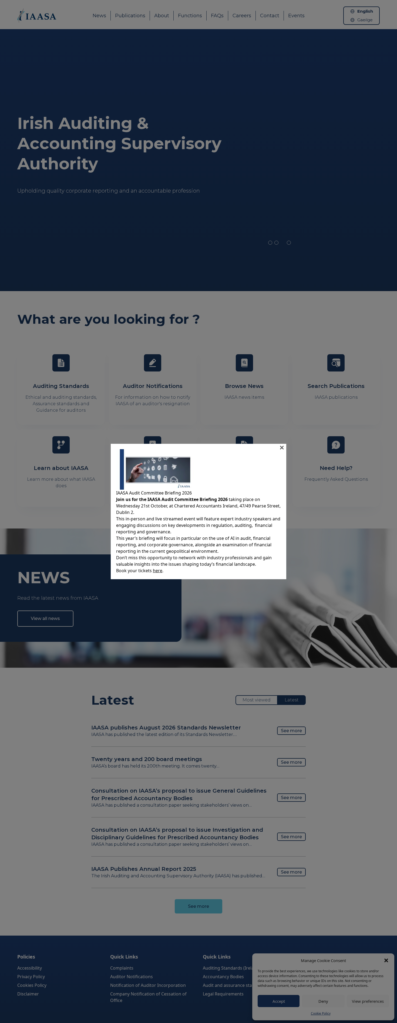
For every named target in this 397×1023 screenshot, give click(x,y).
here (157, 571)
